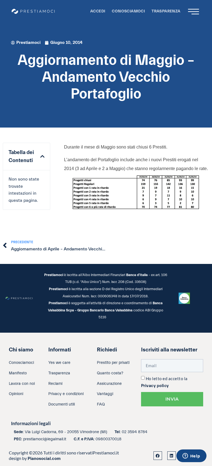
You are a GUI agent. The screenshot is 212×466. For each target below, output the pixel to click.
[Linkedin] (171, 455)
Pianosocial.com (44, 458)
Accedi (97, 11)
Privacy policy (155, 385)
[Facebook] (157, 455)
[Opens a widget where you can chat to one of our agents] (191, 456)
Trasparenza (166, 11)
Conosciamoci (128, 11)
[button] (42, 156)
